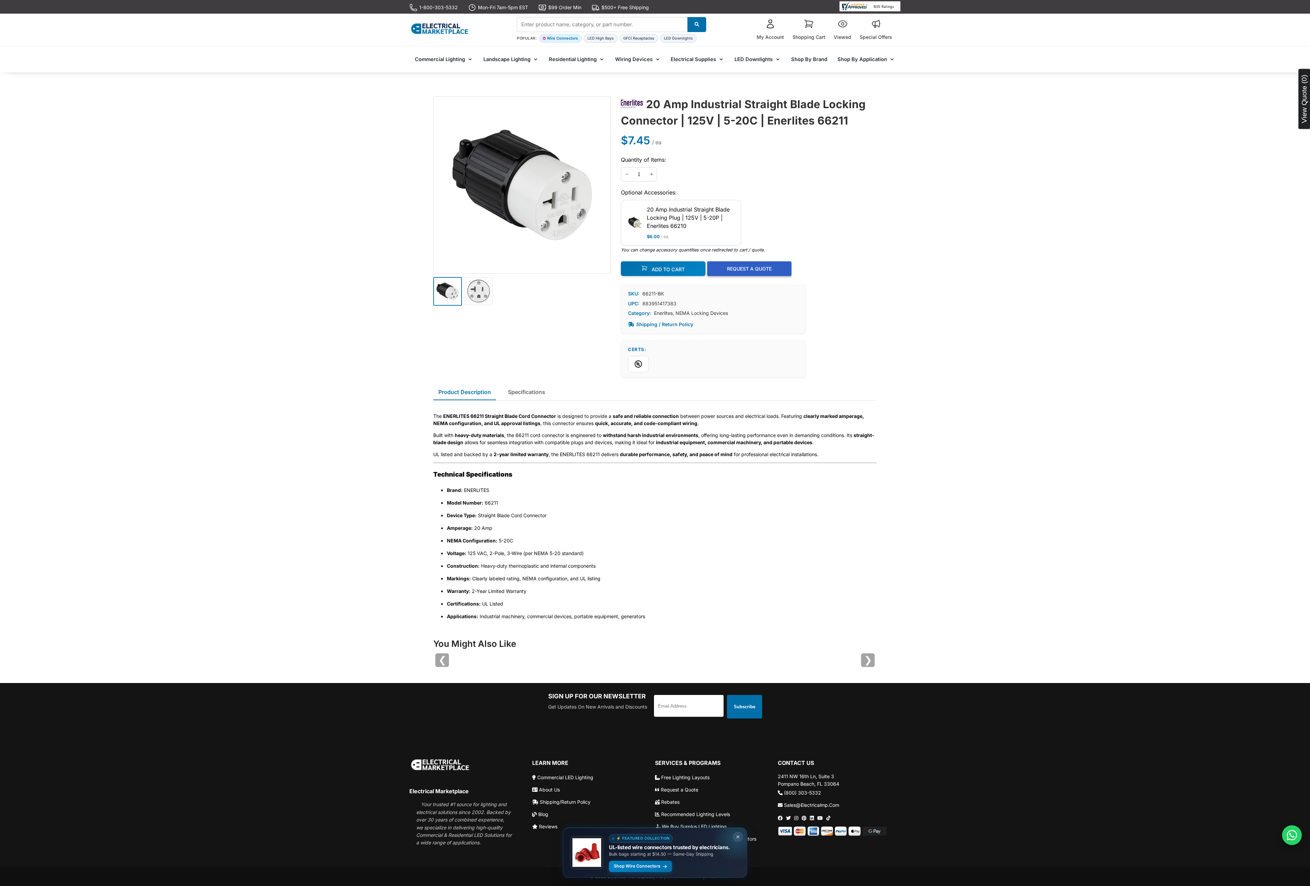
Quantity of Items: (643, 159)
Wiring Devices (634, 59)
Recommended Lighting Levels (695, 814)
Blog (542, 814)
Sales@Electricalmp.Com (811, 805)
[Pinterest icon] (804, 818)
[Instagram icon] (796, 818)
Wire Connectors (562, 38)
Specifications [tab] (526, 392)
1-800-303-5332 (438, 7)
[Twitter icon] (788, 818)
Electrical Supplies (693, 59)
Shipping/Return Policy (564, 802)
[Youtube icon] (820, 818)
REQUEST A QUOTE (749, 269)
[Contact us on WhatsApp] (1292, 835)
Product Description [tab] (464, 392)
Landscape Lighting (506, 59)
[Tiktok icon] (828, 818)
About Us (549, 790)
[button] (770, 30)
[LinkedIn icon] (812, 818)
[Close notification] (738, 837)
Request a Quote (678, 790)
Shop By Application (862, 59)
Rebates (670, 802)
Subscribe (744, 706)
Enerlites (663, 313)
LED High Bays (600, 38)
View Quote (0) (1304, 99)
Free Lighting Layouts (685, 777)
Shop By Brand (809, 59)
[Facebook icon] (780, 818)
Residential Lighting (573, 59)
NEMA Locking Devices (701, 313)
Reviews (547, 826)
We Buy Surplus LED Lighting (693, 826)
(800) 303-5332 (802, 793)
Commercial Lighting (440, 59)
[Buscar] (696, 24)
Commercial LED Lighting (564, 777)
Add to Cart (667, 269)
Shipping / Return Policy (664, 324)
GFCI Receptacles (638, 38)
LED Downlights (678, 38)
